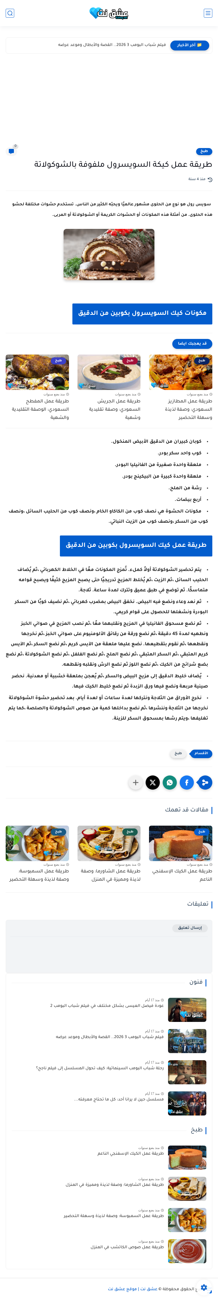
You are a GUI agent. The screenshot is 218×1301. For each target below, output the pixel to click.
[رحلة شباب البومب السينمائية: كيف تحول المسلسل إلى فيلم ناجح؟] (187, 1072)
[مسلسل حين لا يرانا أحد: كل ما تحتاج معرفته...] (187, 1103)
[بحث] (10, 13)
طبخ (204, 151)
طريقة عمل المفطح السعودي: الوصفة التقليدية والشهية (40, 410)
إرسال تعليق (190, 928)
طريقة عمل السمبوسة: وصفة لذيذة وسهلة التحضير (39, 875)
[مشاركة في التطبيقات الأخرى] (136, 782)
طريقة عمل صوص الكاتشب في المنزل (127, 1247)
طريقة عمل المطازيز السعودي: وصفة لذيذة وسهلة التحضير (188, 410)
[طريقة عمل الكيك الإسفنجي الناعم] (187, 1158)
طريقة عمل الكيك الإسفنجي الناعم (182, 875)
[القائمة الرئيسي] (208, 13)
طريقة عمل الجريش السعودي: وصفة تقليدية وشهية (115, 410)
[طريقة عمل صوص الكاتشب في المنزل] (187, 1251)
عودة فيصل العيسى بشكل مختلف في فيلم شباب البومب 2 (107, 1006)
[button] (187, 782)
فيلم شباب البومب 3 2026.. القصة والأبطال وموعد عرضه (112, 45)
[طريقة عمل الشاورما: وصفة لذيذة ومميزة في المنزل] (187, 1189)
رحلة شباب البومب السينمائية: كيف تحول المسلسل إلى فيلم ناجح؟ (100, 1068)
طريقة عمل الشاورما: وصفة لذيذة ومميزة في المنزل (111, 875)
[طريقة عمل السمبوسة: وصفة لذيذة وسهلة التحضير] (187, 1220)
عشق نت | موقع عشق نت (133, 1289)
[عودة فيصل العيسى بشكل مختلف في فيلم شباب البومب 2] (187, 1010)
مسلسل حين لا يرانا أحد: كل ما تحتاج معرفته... (119, 1100)
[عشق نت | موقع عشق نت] (109, 13)
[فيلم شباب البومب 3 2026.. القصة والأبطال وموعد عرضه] (187, 1041)
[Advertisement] (109, 104)
